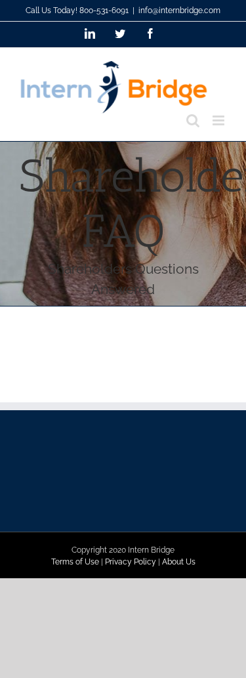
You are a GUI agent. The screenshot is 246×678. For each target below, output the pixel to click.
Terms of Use (75, 561)
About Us (178, 561)
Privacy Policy (130, 561)
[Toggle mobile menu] (219, 120)
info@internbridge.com (179, 10)
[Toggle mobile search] (192, 120)
